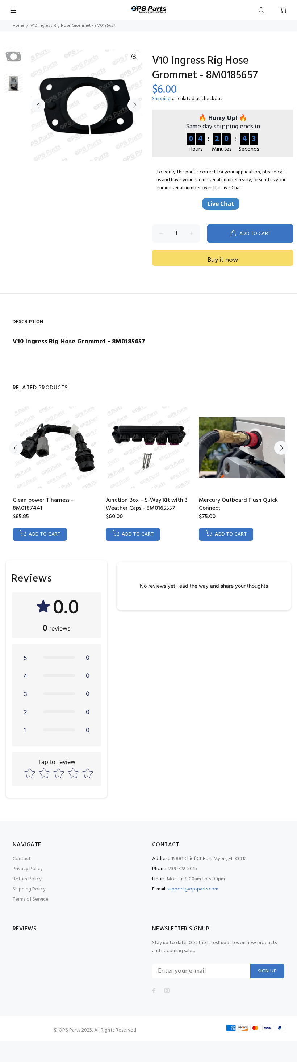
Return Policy (27, 879)
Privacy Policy (28, 869)
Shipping (161, 99)
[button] (56, 657)
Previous (38, 105)
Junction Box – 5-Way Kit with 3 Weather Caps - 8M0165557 (147, 504)
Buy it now (223, 260)
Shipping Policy (29, 889)
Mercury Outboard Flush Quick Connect (238, 504)
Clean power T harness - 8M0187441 (43, 504)
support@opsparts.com (192, 889)
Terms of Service (31, 899)
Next (134, 105)
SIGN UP (267, 971)
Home (18, 25)
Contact (22, 859)
